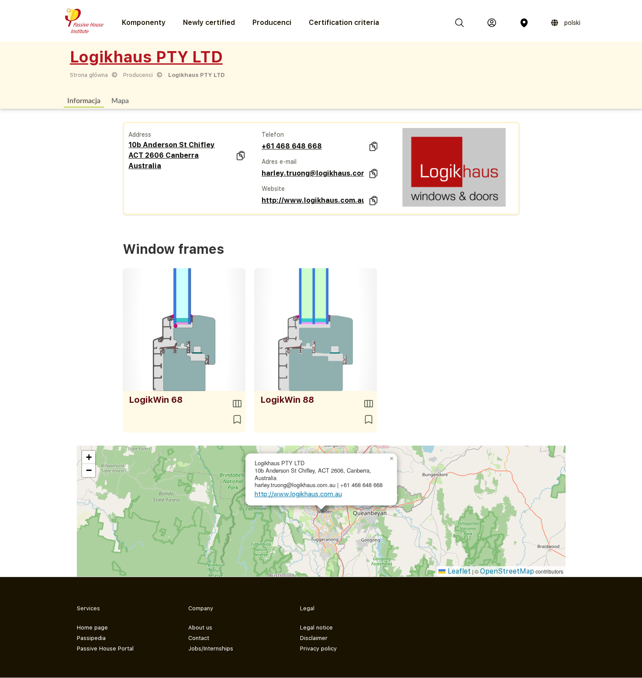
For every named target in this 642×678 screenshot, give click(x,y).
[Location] (524, 23)
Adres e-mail (279, 161)
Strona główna (89, 75)
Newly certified (209, 22)
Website (273, 188)
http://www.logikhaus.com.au (313, 200)
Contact (198, 638)
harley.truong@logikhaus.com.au (313, 173)
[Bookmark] (237, 419)
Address (139, 134)
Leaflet (458, 571)
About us (200, 627)
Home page (92, 627)
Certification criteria (344, 22)
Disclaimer (314, 638)
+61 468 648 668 (292, 146)
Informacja (83, 100)
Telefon (273, 134)
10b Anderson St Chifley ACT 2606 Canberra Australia (171, 155)
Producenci (271, 22)
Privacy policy (318, 648)
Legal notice (316, 627)
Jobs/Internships (210, 648)
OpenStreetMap (507, 571)
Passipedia (91, 638)
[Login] (492, 23)
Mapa (120, 100)
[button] (392, 458)
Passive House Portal (105, 648)
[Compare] (237, 403)
